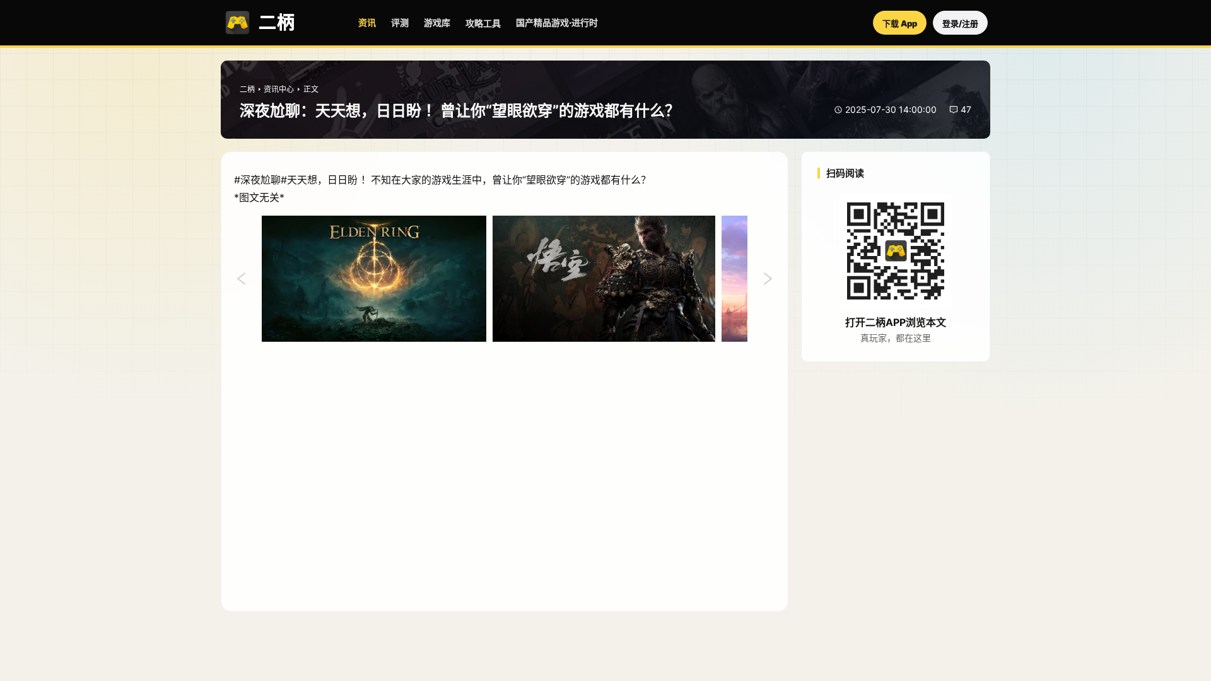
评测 (400, 22)
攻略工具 (483, 23)
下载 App (899, 23)
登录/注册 (960, 23)
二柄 (247, 89)
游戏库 (437, 22)
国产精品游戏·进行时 (557, 22)
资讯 (367, 22)
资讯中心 (279, 89)
